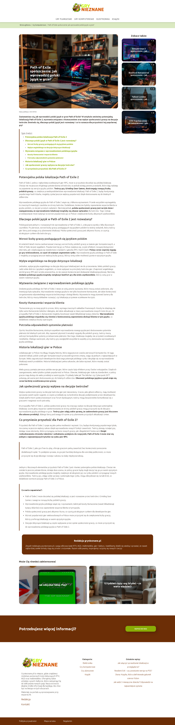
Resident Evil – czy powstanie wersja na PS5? (133, 671)
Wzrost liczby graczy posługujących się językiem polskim (50, 144)
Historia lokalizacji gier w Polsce (40, 161)
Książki (115, 19)
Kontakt (25, 704)
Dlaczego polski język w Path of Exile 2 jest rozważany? (50, 141)
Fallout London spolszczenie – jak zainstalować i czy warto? (138, 98)
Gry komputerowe (84, 19)
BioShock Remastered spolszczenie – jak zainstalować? (139, 74)
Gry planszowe (64, 19)
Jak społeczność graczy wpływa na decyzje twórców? (50, 165)
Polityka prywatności (27, 721)
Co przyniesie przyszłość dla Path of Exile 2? (45, 169)
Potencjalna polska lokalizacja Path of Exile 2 (46, 137)
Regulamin (67, 721)
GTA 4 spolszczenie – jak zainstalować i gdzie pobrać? (139, 122)
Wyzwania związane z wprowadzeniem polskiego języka (51, 151)
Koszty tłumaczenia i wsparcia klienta (43, 155)
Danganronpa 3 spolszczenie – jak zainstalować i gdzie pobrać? (138, 50)
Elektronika (103, 19)
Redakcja (26, 699)
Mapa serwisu (50, 721)
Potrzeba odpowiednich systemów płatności (45, 158)
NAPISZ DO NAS (141, 629)
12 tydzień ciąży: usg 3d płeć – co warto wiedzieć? (122, 585)
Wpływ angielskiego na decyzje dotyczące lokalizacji (49, 148)
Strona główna (25, 25)
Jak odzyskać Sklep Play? (53, 585)
